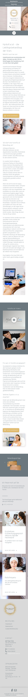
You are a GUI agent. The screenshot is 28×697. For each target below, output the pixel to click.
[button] (14, 33)
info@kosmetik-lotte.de (13, 653)
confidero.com (20, 695)
